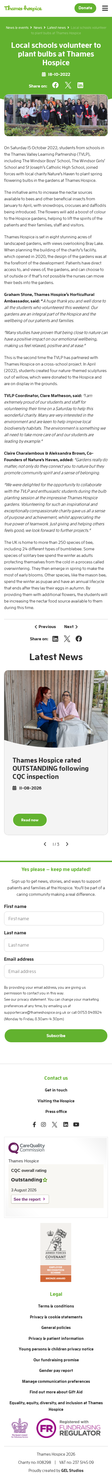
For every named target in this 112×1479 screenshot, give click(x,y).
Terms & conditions (56, 1306)
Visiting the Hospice (56, 1101)
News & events (17, 27)
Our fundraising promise (56, 1360)
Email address (19, 959)
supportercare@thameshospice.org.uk (35, 1012)
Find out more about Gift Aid (56, 1392)
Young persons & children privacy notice (56, 1349)
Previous (47, 627)
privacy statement (31, 999)
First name (15, 906)
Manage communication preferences (56, 1382)
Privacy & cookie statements (56, 1317)
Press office (56, 1112)
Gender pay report (56, 1371)
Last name (15, 933)
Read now (30, 820)
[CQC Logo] (26, 1152)
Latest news (56, 27)
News (38, 27)
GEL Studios (72, 1471)
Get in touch (56, 1090)
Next (69, 627)
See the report (27, 1199)
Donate (85, 8)
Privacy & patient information (56, 1339)
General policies (56, 1328)
